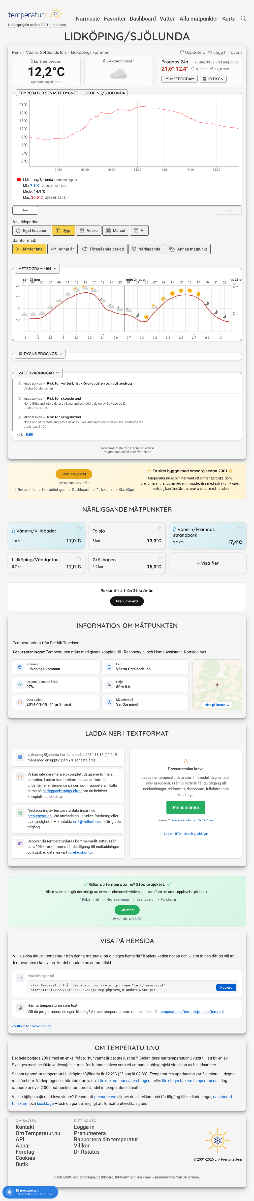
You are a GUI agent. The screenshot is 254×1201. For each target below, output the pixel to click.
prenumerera (105, 1096)
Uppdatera (195, 52)
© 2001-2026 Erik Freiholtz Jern (217, 1159)
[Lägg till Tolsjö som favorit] (160, 528)
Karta (229, 19)
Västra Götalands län (46, 52)
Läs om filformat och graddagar (186, 834)
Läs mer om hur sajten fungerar (125, 1080)
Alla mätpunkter (199, 19)
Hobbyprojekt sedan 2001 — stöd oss (37, 25)
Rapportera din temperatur (106, 1139)
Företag (25, 1152)
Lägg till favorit (227, 52)
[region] (127, 305)
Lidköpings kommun (90, 52)
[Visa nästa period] (229, 210)
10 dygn (215, 78)
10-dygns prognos (40, 353)
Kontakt (25, 1127)
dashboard (222, 1096)
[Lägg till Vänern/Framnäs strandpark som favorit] (240, 528)
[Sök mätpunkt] (243, 18)
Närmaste (88, 19)
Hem (16, 52)
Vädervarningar (40, 372)
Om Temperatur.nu (38, 1133)
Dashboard (143, 19)
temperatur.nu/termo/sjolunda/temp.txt (191, 1012)
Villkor (82, 1146)
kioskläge (45, 1103)
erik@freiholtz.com (89, 822)
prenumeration (40, 816)
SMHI (29, 434)
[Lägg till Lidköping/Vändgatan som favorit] (79, 558)
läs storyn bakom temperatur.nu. (190, 1080)
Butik (22, 1164)
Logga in (84, 1127)
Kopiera (226, 987)
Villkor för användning (33, 1026)
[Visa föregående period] (25, 210)
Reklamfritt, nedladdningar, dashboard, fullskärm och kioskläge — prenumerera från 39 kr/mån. (127, 1177)
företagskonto (80, 852)
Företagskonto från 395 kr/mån (192, 820)
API (20, 1139)
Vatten (168, 19)
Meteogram (182, 78)
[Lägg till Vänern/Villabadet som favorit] (79, 528)
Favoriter (115, 19)
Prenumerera (186, 807)
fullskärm (20, 1103)
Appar (23, 1146)
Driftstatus (86, 1152)
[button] (217, 684)
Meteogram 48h (38, 268)
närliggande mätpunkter (62, 791)
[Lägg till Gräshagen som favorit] (160, 558)
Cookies (25, 1158)
